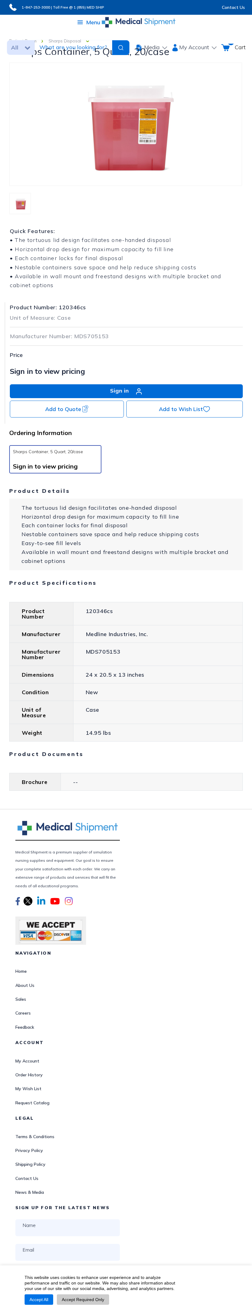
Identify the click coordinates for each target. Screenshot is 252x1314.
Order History (29, 1075)
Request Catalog (32, 1103)
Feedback (24, 1027)
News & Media (29, 1192)
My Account (27, 1061)
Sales (20, 999)
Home (21, 971)
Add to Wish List (181, 409)
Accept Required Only (83, 1299)
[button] (17, 902)
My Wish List (28, 1088)
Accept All (39, 1299)
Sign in (120, 390)
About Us (24, 985)
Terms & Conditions (34, 1136)
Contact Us (233, 7)
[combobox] (73, 47)
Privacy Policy (29, 1150)
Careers (23, 1013)
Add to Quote (63, 409)
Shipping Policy (30, 1164)
